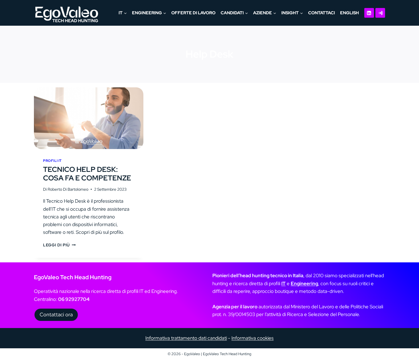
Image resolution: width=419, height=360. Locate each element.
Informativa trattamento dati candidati (186, 338)
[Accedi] (380, 13)
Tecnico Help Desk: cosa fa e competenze (87, 174)
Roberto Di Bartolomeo (68, 189)
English (349, 13)
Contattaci (321, 13)
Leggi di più (59, 245)
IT (283, 283)
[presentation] (88, 118)
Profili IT (52, 160)
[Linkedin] (369, 13)
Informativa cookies (252, 338)
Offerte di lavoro (193, 13)
